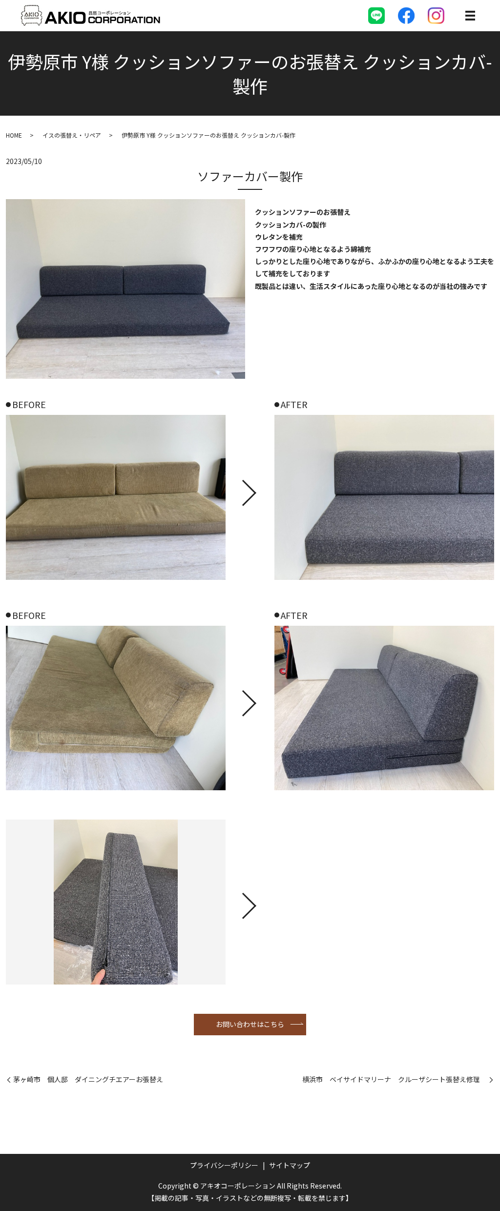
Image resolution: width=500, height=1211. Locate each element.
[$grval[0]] (116, 497)
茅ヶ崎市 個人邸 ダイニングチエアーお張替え (88, 1079)
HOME (14, 135)
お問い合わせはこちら (250, 1024)
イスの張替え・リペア (71, 135)
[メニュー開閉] (470, 16)
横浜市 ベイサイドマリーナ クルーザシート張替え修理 (394, 1079)
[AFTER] (384, 497)
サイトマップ (289, 1165)
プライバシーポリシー (224, 1165)
